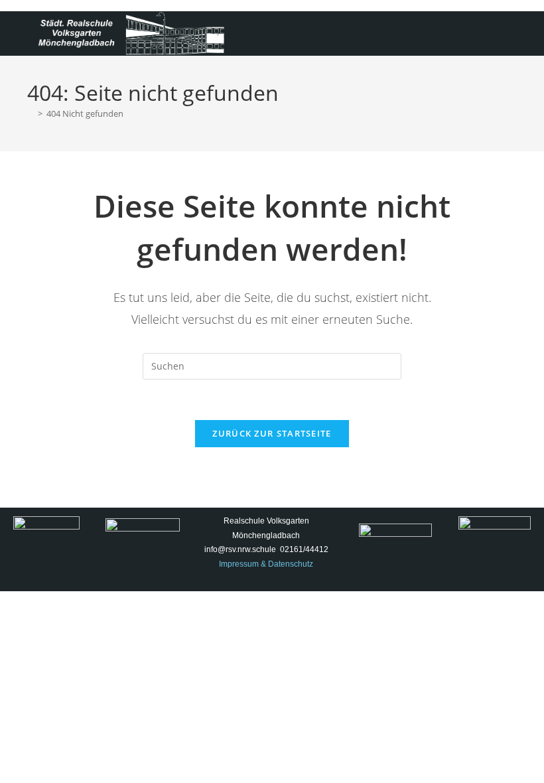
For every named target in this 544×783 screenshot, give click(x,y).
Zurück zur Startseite (271, 433)
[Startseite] (30, 113)
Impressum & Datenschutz (266, 564)
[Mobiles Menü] (512, 27)
